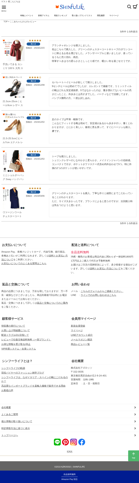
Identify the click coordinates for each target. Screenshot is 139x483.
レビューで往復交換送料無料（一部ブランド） (26, 339)
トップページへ (9, 435)
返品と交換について (15, 284)
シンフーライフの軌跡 (13, 368)
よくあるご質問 (9, 414)
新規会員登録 (78, 325)
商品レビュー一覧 (80, 344)
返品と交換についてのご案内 (52, 302)
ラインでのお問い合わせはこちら (98, 295)
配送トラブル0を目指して (15, 335)
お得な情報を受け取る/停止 (16, 344)
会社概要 (78, 361)
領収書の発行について (13, 325)
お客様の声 (7, 390)
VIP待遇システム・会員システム (18, 348)
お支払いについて (14, 245)
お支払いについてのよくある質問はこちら (23, 263)
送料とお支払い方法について (105, 268)
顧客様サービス (12, 318)
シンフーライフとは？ (17, 361)
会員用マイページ (84, 318)
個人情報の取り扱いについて (16, 421)
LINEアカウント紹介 (82, 335)
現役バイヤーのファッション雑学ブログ (22, 372)
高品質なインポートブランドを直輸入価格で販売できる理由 (33, 385)
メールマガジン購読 (81, 339)
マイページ (77, 330)
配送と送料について (85, 245)
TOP (6, 21)
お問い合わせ (81, 284)
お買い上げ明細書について (15, 330)
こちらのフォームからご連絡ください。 (102, 291)
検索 (129, 6)
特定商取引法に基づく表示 (15, 428)
